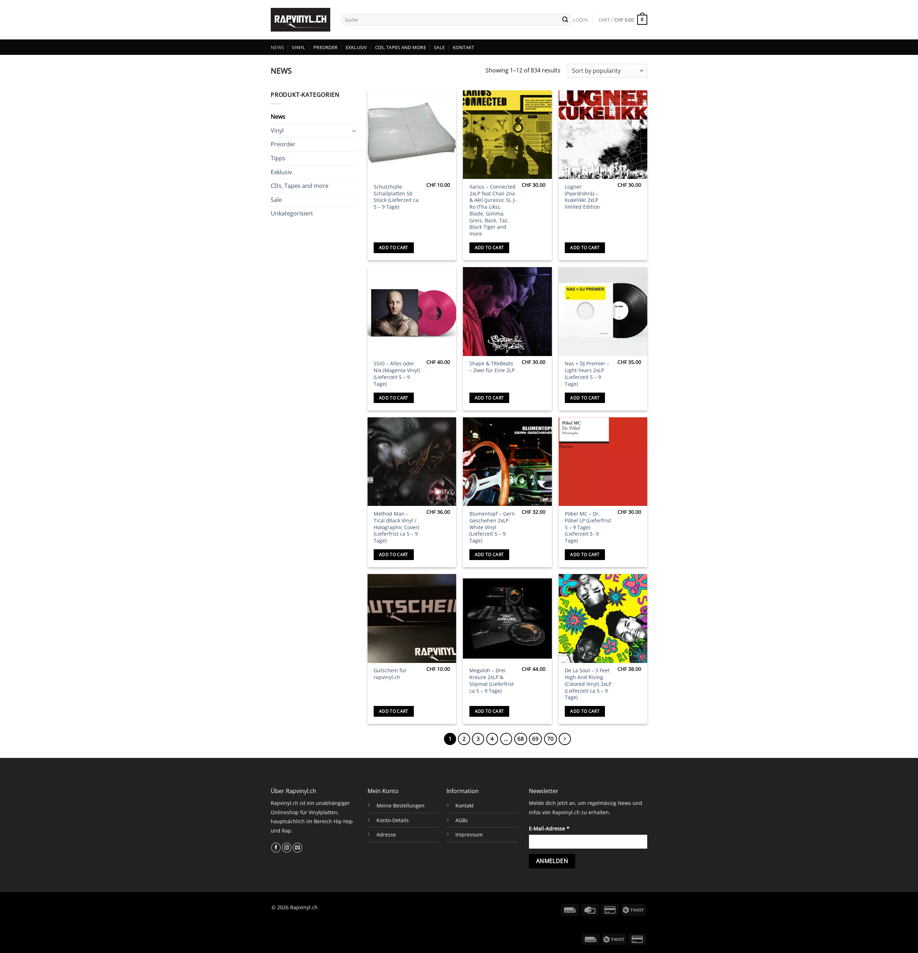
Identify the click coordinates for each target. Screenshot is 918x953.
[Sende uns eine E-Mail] (297, 848)
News (278, 116)
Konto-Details (393, 820)
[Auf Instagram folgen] (287, 848)
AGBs (461, 820)
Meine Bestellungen (401, 805)
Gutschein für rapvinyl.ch (390, 674)
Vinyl (277, 130)
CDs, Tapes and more (299, 186)
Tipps (278, 158)
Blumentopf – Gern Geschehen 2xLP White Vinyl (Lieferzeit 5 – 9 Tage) (492, 527)
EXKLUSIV (356, 47)
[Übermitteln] (565, 20)
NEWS (277, 47)
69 (535, 738)
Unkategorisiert (292, 213)
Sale (276, 200)
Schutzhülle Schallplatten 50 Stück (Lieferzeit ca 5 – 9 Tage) (396, 197)
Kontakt (464, 805)
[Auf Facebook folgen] (276, 848)
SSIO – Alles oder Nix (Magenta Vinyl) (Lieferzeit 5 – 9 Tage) (397, 373)
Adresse (386, 834)
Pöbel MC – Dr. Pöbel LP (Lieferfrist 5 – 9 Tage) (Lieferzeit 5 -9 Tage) (588, 527)
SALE (439, 47)
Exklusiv (281, 172)
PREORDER (325, 47)
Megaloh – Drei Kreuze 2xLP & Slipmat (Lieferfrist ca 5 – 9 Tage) (491, 680)
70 (550, 738)
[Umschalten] (354, 130)
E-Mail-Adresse (549, 828)
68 (520, 738)
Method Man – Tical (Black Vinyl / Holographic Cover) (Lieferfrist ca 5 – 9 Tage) (396, 527)
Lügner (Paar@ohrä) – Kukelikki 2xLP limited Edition (582, 197)
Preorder (283, 144)
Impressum (469, 834)
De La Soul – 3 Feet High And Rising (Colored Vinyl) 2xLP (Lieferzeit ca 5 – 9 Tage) (588, 684)
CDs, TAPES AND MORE (400, 47)
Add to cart (393, 247)
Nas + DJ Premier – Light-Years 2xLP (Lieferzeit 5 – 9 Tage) (587, 373)
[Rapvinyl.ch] (300, 20)
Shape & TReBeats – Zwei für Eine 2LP (492, 367)
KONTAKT (463, 47)
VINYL (298, 47)
